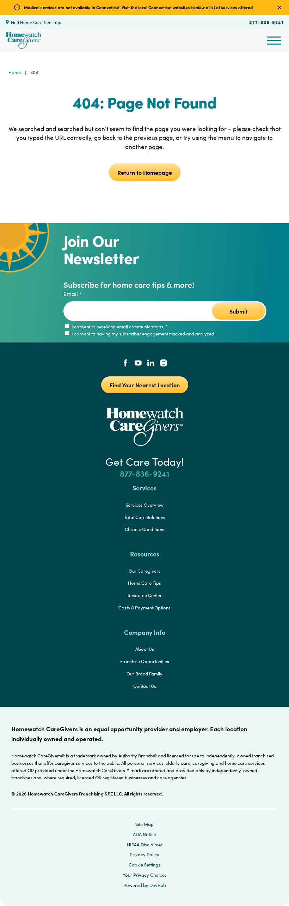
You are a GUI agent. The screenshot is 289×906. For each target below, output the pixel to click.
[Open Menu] (274, 40)
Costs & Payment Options (144, 607)
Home (14, 72)
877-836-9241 (266, 22)
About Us (144, 649)
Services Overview (144, 505)
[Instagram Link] (163, 363)
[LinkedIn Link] (150, 363)
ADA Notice (144, 834)
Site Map (144, 824)
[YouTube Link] (138, 363)
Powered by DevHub (144, 885)
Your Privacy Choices (145, 875)
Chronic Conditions (144, 529)
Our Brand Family (144, 673)
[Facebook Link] (125, 363)
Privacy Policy (144, 854)
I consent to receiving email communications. (118, 326)
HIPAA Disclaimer (144, 844)
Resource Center (145, 595)
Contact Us (144, 686)
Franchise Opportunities (144, 661)
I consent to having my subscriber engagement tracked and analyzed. (142, 333)
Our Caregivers (144, 571)
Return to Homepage (144, 172)
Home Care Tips (144, 583)
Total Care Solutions (144, 517)
